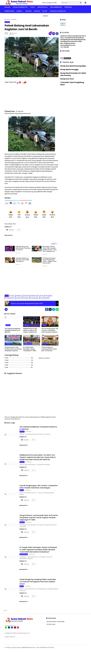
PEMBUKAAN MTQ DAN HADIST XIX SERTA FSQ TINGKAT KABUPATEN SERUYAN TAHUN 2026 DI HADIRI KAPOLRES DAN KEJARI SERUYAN (30, 330)
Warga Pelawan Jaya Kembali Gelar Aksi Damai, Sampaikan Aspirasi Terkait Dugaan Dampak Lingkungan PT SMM (13, 349)
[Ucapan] (63, 23)
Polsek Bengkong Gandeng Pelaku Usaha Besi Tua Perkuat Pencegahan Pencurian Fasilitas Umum (49, 349)
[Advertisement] (32, 98)
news (19, 298)
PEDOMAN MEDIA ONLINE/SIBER (55, 621)
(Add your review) (44, 358)
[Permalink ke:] (7, 33)
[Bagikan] (57, 33)
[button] (80, 2)
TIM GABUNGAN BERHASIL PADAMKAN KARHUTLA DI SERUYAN (13, 330)
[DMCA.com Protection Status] (65, 58)
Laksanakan (10, 298)
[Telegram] (53, 309)
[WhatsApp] (57, 309)
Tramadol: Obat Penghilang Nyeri (72, 83)
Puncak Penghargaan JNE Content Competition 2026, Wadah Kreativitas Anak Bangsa (50, 330)
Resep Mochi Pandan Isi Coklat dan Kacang (73, 74)
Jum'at (41, 296)
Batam (44, 325)
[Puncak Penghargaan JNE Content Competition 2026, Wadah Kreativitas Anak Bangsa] (50, 321)
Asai (12, 296)
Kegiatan (49, 296)
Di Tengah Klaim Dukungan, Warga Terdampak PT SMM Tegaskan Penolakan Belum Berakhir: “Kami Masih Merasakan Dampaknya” (30, 349)
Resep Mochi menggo (69, 69)
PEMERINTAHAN (28, 343)
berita (27, 296)
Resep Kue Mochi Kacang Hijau (73, 66)
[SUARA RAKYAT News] (19, 2)
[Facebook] (46, 309)
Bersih (34, 296)
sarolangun (35, 298)
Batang (19, 296)
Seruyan (8, 325)
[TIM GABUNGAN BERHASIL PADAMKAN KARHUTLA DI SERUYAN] (13, 321)
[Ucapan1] (45, 16)
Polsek (26, 298)
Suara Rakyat (45, 298)
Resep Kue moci (67, 79)
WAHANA (7, 22)
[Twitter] (50, 309)
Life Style (69, 62)
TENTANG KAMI (50, 624)
